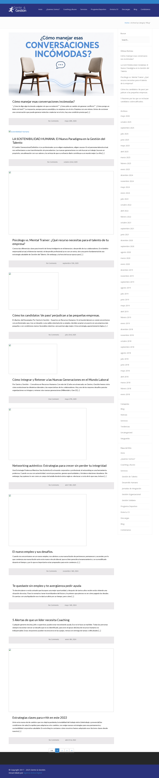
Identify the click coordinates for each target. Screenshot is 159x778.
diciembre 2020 (127, 240)
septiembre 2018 (127, 347)
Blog (122, 409)
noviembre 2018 (127, 335)
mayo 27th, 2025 (70, 399)
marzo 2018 (125, 382)
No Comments (53, 121)
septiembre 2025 (127, 128)
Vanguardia (125, 438)
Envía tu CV (125, 512)
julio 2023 (124, 199)
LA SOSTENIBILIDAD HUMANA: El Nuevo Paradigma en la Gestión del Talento (135, 68)
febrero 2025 (126, 163)
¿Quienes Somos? (128, 459)
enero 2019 (125, 323)
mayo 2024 (125, 187)
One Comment (53, 399)
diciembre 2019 (127, 270)
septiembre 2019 (127, 282)
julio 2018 (124, 359)
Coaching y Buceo (128, 465)
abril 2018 (124, 377)
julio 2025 (124, 134)
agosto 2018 (126, 353)
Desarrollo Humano (130, 482)
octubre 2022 (126, 205)
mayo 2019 (125, 305)
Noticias (124, 415)
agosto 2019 (126, 288)
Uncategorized (126, 432)
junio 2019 (125, 299)
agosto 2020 (126, 252)
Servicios (124, 421)
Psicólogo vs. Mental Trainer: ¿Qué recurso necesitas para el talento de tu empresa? (135, 80)
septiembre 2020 (127, 246)
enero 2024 (125, 193)
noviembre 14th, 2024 (70, 571)
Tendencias (125, 426)
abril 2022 (124, 211)
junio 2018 (125, 365)
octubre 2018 (126, 341)
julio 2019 (124, 294)
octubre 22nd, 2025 (70, 162)
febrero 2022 (126, 217)
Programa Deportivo (129, 506)
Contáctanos (126, 530)
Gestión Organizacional (131, 494)
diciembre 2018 (127, 329)
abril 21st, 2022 (70, 740)
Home (127, 23)
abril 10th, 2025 (70, 485)
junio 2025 (125, 140)
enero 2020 (125, 264)
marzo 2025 (125, 157)
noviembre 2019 (127, 276)
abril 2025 (124, 151)
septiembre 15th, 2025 (70, 263)
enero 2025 (125, 169)
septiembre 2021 (127, 228)
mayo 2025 (125, 145)
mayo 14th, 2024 (70, 605)
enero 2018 (125, 394)
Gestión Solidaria (129, 500)
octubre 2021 (126, 222)
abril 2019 (124, 311)
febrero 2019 (126, 317)
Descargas (125, 518)
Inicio (123, 453)
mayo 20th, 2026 (70, 121)
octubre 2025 (126, 122)
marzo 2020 (125, 258)
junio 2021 (125, 234)
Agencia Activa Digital (32, 773)
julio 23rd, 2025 (70, 335)
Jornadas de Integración (131, 488)
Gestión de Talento (129, 476)
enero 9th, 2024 (70, 639)
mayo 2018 (125, 371)
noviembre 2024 (127, 181)
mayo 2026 (125, 116)
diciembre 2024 (127, 175)
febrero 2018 (126, 388)
